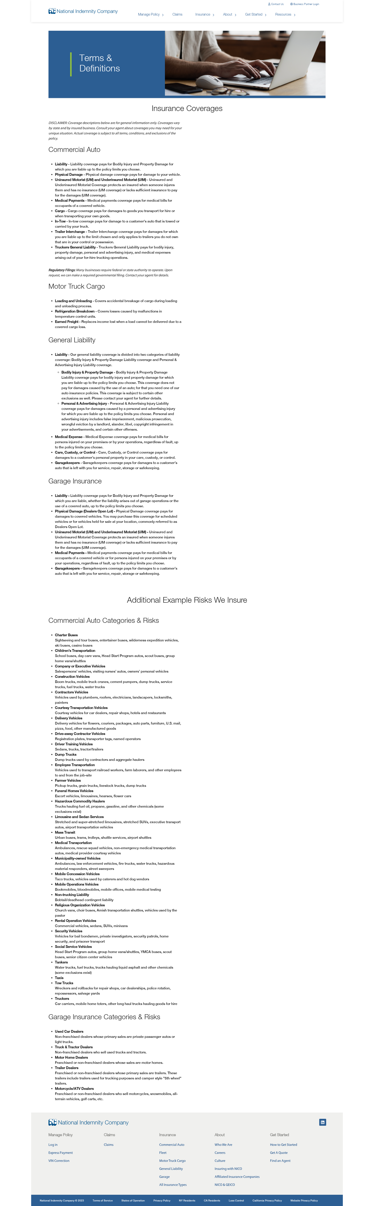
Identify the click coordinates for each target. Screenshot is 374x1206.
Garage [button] (164, 1177)
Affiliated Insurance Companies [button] (237, 1177)
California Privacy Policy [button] (267, 1200)
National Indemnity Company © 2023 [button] (62, 1200)
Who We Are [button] (223, 1145)
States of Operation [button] (133, 1200)
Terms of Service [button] (103, 1200)
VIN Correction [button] (58, 1161)
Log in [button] (53, 1145)
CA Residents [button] (212, 1200)
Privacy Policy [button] (161, 1200)
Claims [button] (177, 15)
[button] (276, 4)
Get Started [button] (253, 15)
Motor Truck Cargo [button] (172, 1161)
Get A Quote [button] (279, 1153)
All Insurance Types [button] (173, 1185)
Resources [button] (283, 15)
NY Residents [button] (187, 1200)
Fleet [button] (162, 1153)
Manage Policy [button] (149, 15)
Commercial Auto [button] (171, 1145)
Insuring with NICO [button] (228, 1169)
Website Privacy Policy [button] (304, 1200)
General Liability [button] (171, 1169)
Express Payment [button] (60, 1153)
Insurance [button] (202, 15)
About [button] (227, 15)
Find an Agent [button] (280, 1161)
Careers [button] (220, 1153)
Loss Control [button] (236, 1200)
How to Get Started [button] (283, 1145)
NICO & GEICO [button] (225, 1185)
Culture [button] (220, 1161)
